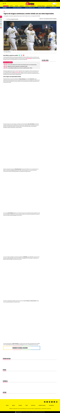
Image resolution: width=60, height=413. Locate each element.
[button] (1, 19)
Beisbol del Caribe (42, 7)
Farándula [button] (22, 5)
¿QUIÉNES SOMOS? (37, 408)
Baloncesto (33, 405)
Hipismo (13, 405)
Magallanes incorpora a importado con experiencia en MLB (17, 66)
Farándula (20, 405)
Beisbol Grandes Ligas (30, 7)
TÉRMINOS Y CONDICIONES (13, 408)
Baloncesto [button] (33, 5)
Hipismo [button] (16, 5)
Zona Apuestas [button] (49, 5)
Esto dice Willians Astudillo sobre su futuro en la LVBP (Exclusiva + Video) (20, 67)
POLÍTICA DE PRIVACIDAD (22, 408)
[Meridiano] (30, 3)
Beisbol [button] (11, 5)
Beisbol (5, 7)
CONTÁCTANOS (44, 408)
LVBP (4, 11)
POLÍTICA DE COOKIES (30, 408)
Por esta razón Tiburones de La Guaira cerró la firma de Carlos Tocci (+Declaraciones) (22, 64)
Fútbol (26, 405)
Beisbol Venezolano (17, 7)
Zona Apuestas (51, 405)
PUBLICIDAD (49, 408)
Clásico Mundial (53, 7)
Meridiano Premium (42, 405)
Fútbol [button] (27, 5)
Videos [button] (55, 5)
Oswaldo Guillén (17, 72)
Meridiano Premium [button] (41, 5)
